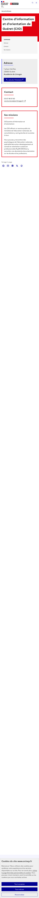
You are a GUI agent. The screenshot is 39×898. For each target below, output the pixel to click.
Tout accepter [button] (19, 884)
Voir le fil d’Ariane (6, 11)
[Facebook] (21, 166)
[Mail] (8, 166)
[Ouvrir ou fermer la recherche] (32, 2)
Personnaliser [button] (19, 895)
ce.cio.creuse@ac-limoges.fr (14, 101)
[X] (17, 166)
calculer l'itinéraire (15, 80)
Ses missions (7, 49)
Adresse (6, 43)
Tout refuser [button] (19, 889)
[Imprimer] (3, 166)
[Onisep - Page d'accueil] (14, 4)
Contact (6, 46)
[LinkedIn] (12, 166)
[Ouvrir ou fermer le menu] (36, 2)
